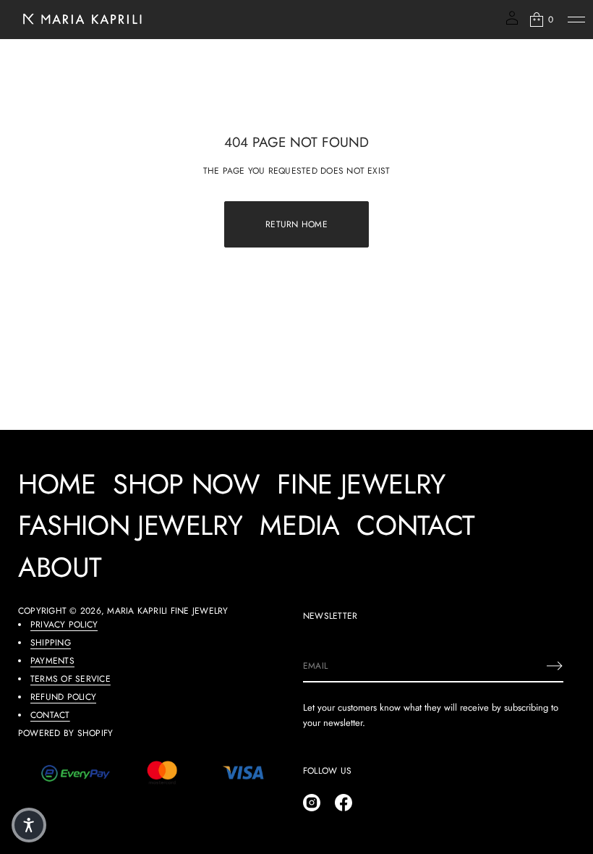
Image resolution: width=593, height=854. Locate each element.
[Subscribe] (554, 666)
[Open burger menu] (576, 19)
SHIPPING (50, 642)
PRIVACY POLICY (64, 624)
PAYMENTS (52, 660)
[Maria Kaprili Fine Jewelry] (81, 19)
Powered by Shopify (65, 733)
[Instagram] (312, 803)
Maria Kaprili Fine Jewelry (167, 610)
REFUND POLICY (63, 696)
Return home (296, 224)
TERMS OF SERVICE (70, 678)
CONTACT (50, 715)
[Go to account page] (512, 23)
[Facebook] (343, 803)
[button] (540, 19)
